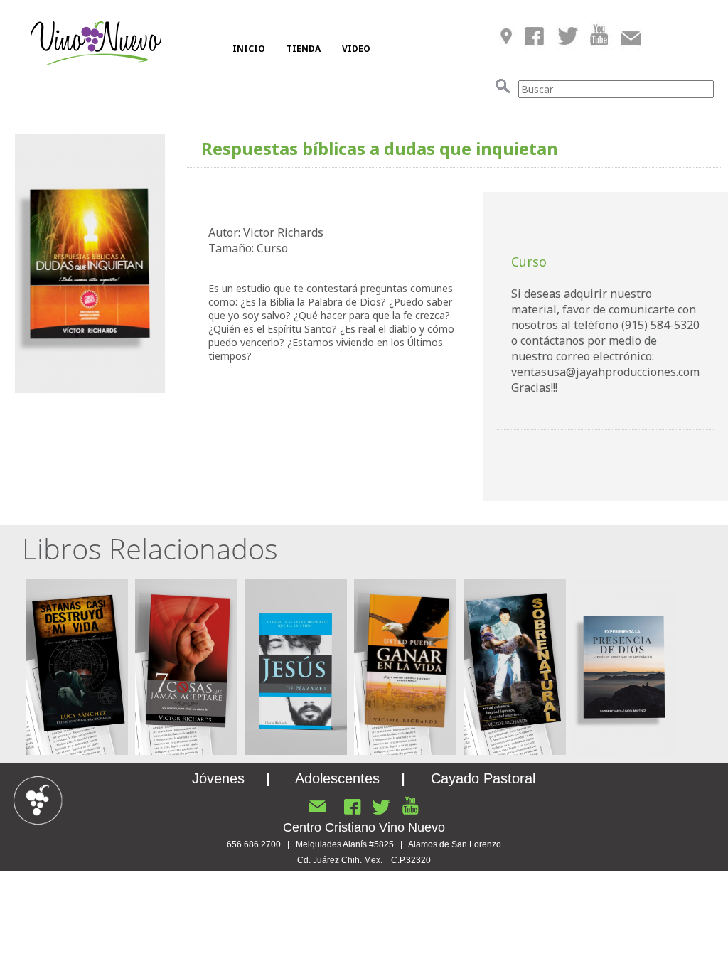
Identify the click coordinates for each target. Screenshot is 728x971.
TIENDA (304, 49)
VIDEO (356, 49)
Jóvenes (218, 778)
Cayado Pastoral (483, 778)
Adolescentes (337, 778)
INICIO (248, 49)
